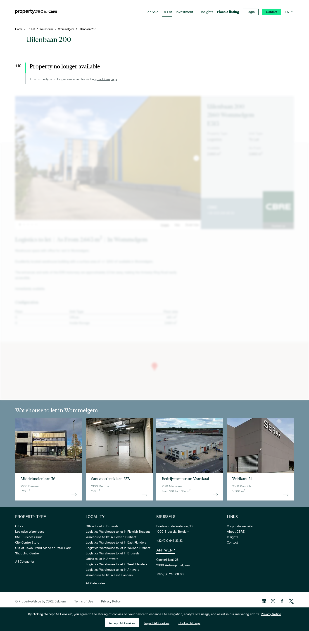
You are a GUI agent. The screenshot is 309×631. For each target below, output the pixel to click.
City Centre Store (27, 542)
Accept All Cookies (122, 623)
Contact (232, 542)
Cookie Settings (189, 623)
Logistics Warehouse (29, 531)
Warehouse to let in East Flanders (109, 575)
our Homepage (107, 79)
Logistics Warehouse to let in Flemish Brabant (118, 531)
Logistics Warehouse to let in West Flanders (116, 564)
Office (19, 526)
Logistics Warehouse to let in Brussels (112, 553)
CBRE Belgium (56, 601)
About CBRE (236, 531)
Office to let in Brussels (102, 526)
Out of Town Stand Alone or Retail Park (43, 547)
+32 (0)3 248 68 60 (221, 212)
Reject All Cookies (156, 623)
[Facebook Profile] (282, 601)
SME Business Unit (28, 536)
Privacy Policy (111, 601)
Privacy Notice (271, 614)
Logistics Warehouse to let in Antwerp (112, 569)
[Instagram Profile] (273, 601)
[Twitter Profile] (291, 601)
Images (165, 224)
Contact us (278, 226)
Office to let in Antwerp (102, 558)
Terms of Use (83, 601)
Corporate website (239, 526)
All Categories (25, 561)
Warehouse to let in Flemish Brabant (111, 536)
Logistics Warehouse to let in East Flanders (116, 542)
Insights (232, 536)
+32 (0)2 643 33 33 (169, 540)
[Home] (36, 11)
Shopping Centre (27, 553)
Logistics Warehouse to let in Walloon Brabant (118, 547)
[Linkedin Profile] (264, 601)
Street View (192, 224)
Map (177, 224)
